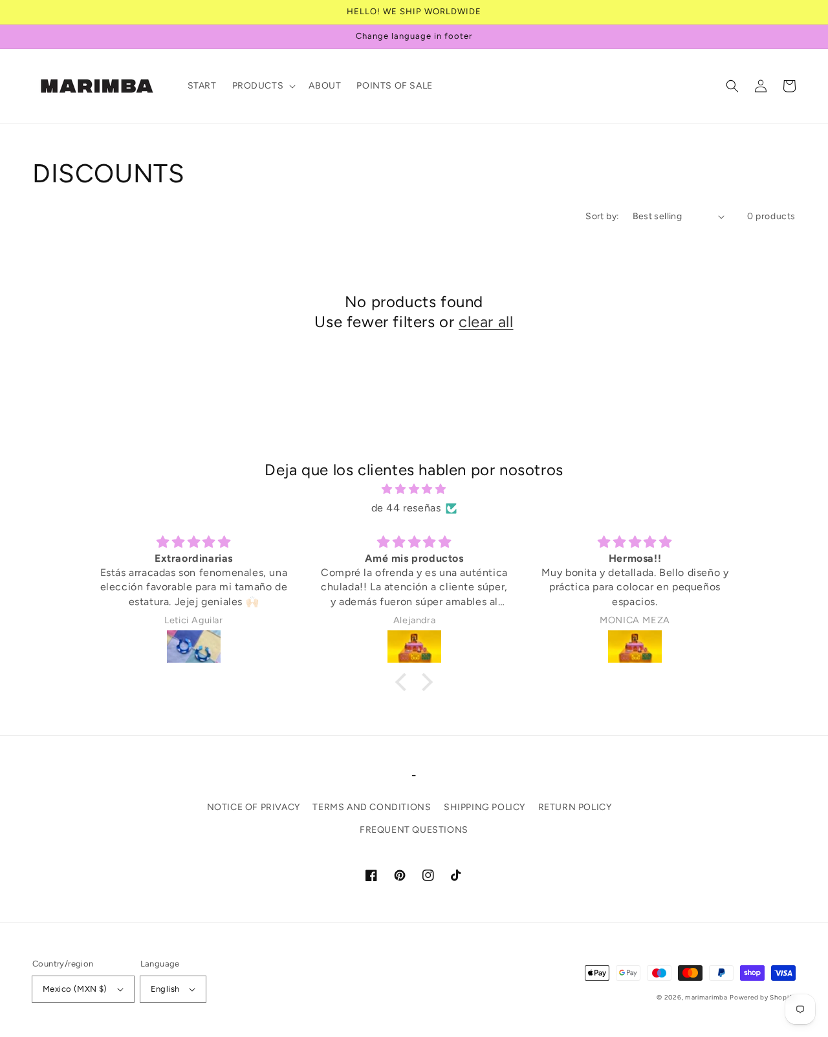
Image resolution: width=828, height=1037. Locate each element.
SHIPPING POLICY (484, 807)
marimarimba (706, 997)
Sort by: (602, 216)
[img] (414, 489)
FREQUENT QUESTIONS (414, 829)
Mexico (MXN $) (75, 989)
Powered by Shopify (763, 997)
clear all (486, 321)
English (165, 989)
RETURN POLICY (575, 807)
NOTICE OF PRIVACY (253, 807)
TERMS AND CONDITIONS (371, 807)
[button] (262, 86)
